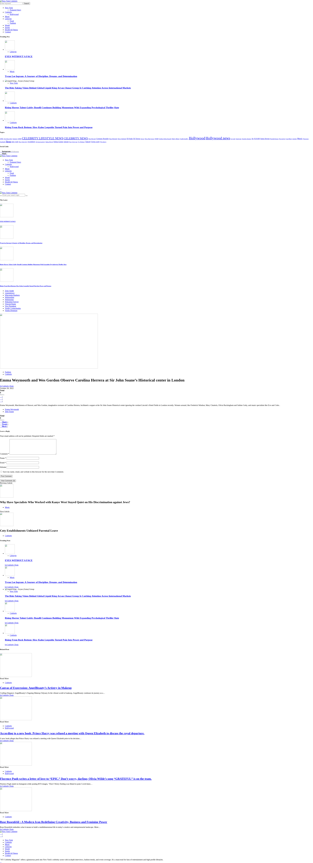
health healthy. (184, 138)
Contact (8, 32)
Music (7, 17)
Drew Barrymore (149, 138)
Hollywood (14, 14)
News (8, 141)
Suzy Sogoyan (73, 142)
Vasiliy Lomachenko (13, 308)
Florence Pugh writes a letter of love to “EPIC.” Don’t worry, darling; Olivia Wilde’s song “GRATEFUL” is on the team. (76, 778)
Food (12, 21)
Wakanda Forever (12, 302)
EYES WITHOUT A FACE (19, 56)
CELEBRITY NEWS (76, 138)
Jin (253, 139)
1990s (1, 138)
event (156, 139)
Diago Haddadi (122, 138)
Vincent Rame (10, 304)
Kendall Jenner (274, 138)
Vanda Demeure (11, 311)
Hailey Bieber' (176, 138)
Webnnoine (9, 300)
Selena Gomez (58, 142)
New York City (23, 142)
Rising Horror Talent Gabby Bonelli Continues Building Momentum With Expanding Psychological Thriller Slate (62, 107)
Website (3, 467)
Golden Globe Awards (165, 138)
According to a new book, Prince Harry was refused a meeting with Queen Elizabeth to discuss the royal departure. (72, 733)
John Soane (9, 412)
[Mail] (0, 190)
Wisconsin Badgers (12, 295)
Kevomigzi (282, 138)
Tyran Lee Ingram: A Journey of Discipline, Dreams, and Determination (41, 76)
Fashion (13, 23)
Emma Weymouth (12, 409)
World (7, 25)
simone (66, 142)
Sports (7, 28)
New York (9, 8)
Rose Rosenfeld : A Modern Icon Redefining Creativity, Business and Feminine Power (53, 822)
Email (3, 463)
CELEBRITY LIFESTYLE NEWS (42, 138)
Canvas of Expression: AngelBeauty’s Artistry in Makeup (36, 687)
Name (3, 458)
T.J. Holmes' (81, 142)
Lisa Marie (289, 138)
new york (15, 142)
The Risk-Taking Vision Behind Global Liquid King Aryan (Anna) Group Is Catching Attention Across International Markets (68, 88)
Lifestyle (8, 19)
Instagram (238, 138)
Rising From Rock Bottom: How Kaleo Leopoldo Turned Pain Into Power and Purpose (48, 127)
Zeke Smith (9, 291)
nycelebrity (31, 142)
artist (20, 139)
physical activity (40, 142)
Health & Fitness (11, 30)
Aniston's (15, 138)
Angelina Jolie (8, 138)
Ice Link (233, 138)
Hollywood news (218, 138)
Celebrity (8, 12)
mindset (294, 138)
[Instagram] (0, 188)
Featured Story (15, 10)
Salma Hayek (49, 142)
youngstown (9, 293)
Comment (4, 454)
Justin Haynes (265, 139)
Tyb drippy (103, 142)
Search (26, 3)
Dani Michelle (113, 138)
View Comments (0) (8, 481)
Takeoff (88, 142)
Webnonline (9, 297)
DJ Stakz (130, 139)
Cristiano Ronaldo (102, 139)
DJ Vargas (136, 139)
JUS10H (257, 139)
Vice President (10, 306)
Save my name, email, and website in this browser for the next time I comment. (33, 472)
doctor (142, 138)
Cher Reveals (92, 138)
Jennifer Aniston (246, 138)
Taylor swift (95, 142)
